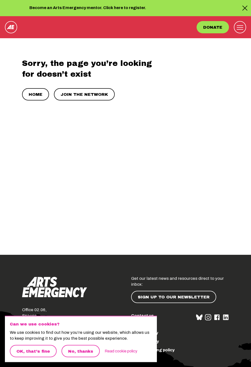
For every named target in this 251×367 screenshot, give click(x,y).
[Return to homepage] (11, 27)
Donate (212, 27)
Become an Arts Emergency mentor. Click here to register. (87, 8)
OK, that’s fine (33, 351)
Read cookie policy (121, 351)
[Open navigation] (240, 27)
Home (35, 94)
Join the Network (84, 94)
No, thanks (80, 351)
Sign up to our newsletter (174, 297)
